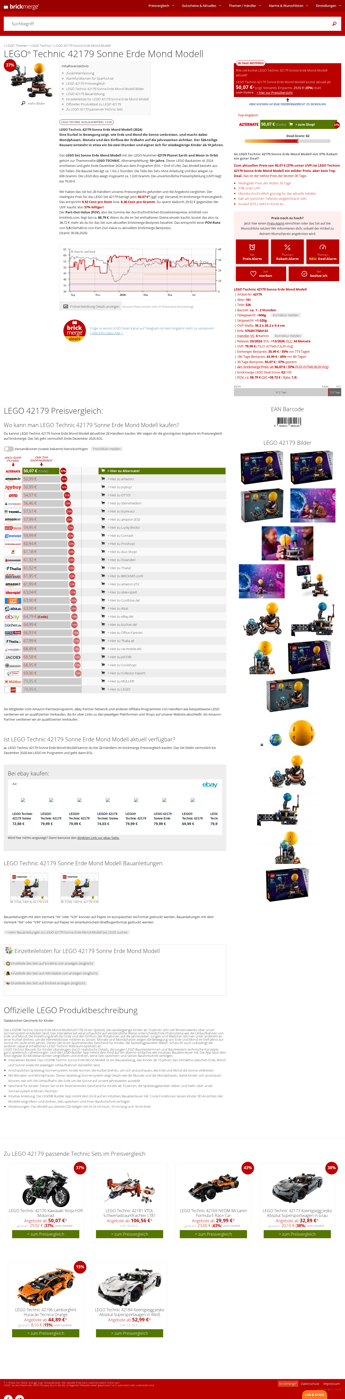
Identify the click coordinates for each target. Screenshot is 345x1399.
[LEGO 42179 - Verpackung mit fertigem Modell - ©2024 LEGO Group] (313, 581)
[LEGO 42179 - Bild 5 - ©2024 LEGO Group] (262, 581)
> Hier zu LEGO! (118, 689)
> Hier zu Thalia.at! (120, 640)
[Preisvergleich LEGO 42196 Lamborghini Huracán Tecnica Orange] (46, 1287)
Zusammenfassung (80, 73)
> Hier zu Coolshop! (121, 665)
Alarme (286, 5)
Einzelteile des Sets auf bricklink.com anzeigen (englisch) (51, 963)
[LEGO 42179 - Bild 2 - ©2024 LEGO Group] (262, 505)
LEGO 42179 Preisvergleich (85, 83)
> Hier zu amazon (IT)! (123, 584)
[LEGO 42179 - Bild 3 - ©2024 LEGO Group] (313, 505)
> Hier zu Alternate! (123, 471)
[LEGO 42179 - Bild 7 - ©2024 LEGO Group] (313, 618)
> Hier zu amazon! (120, 479)
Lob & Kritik (314, 1394)
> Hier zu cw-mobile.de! (124, 649)
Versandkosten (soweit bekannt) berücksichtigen (51, 449)
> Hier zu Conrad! (120, 535)
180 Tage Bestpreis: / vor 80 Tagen (271, 356)
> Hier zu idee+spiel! (122, 592)
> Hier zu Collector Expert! (126, 673)
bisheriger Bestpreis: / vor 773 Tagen (273, 351)
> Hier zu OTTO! (119, 495)
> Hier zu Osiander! (121, 560)
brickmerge (288, 1383)
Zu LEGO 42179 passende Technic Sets (94, 109)
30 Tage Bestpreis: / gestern (267, 362)
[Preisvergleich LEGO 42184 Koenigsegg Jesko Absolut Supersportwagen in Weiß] (130, 1287)
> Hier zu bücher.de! (122, 624)
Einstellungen (326, 5)
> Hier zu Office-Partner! (125, 632)
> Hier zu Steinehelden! (124, 503)
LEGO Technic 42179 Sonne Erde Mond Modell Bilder (105, 88)
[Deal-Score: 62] (287, 141)
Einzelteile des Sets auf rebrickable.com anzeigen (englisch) (53, 973)
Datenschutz (310, 1383)
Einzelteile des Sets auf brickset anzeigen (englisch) (47, 983)
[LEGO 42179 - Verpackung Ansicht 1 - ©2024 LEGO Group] (309, 656)
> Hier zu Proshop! (121, 543)
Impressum (331, 1383)
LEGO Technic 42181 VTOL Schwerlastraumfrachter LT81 (129, 1213)
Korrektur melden (286, 315)
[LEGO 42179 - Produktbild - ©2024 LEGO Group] (262, 467)
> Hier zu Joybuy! (119, 487)
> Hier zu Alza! (117, 608)
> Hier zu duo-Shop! (122, 551)
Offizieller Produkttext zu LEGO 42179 (93, 104)
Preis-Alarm (275, 223)
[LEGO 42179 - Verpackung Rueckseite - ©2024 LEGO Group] (287, 694)
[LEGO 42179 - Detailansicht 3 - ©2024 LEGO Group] (287, 808)
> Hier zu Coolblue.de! (123, 600)
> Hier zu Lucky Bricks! (123, 527)
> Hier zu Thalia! (119, 568)
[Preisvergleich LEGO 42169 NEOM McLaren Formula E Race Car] (213, 1188)
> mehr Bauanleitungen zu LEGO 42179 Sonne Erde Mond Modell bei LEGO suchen (67, 932)
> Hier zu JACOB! (119, 657)
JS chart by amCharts (83, 251)
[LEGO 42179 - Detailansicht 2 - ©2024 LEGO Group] (287, 770)
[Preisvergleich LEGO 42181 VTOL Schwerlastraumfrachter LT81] (130, 1188)
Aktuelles (199, 5)
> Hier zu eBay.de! (120, 616)
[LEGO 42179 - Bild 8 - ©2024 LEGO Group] (262, 656)
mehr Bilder (36, 103)
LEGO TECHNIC (108, 160)
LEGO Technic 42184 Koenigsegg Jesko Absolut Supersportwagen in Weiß (129, 1312)
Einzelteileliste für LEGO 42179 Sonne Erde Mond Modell (107, 99)
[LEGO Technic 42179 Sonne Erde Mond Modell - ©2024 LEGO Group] (31, 79)
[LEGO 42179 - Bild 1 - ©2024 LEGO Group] (311, 467)
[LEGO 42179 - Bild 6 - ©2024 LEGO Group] (263, 618)
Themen (242, 5)
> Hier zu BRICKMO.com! (125, 576)
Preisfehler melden (107, 449)
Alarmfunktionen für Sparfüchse (89, 78)
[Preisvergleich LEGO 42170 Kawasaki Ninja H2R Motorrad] (46, 1188)
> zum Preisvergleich (45, 1234)
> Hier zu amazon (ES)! (123, 519)
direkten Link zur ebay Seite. (98, 837)
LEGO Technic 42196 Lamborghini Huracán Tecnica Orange (45, 1312)
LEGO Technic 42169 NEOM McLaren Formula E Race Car (213, 1213)
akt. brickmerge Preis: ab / (283, 367)
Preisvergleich (159, 5)
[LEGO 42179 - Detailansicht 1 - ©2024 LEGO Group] (287, 732)
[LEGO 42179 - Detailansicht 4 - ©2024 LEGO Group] (287, 846)
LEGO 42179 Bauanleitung (85, 94)
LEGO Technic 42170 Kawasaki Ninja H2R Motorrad (46, 1213)
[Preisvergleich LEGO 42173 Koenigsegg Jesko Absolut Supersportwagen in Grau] (297, 1188)
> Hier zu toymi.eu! (121, 511)
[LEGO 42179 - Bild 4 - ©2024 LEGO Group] (287, 543)
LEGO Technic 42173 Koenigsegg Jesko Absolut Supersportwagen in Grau (297, 1213)
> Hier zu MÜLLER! (120, 681)
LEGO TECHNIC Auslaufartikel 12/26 (86, 122)
